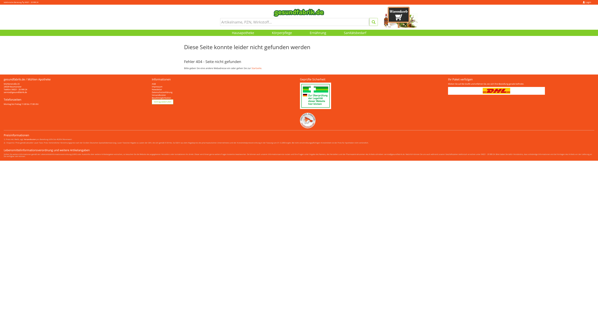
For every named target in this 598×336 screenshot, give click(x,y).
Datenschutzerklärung (162, 92)
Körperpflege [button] (282, 33)
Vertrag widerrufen (162, 101)
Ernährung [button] (318, 33)
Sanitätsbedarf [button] (355, 33)
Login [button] (588, 2)
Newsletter (157, 89)
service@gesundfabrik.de (15, 92)
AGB (154, 84)
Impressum (157, 86)
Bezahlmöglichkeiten (161, 98)
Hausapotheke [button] (243, 33)
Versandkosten (159, 95)
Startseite (256, 68)
